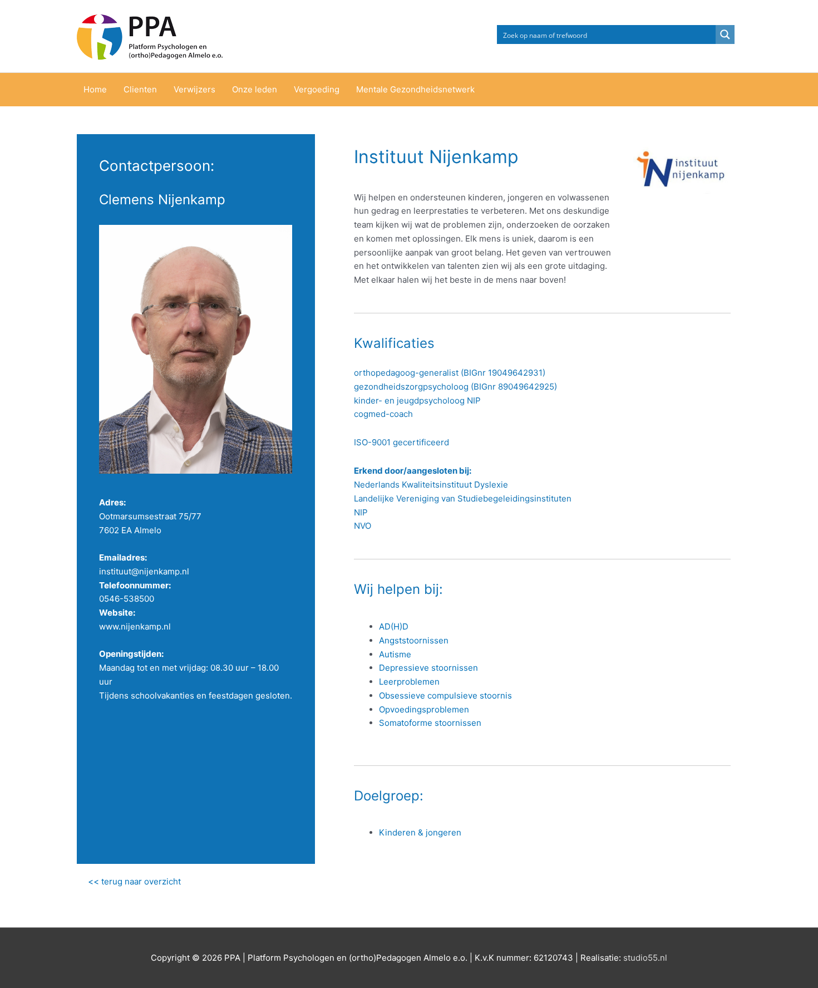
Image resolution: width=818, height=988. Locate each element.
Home (95, 89)
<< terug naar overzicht (134, 881)
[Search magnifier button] (725, 34)
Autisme (395, 654)
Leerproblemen (409, 681)
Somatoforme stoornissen (430, 722)
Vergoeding (316, 89)
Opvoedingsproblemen (424, 709)
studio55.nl (645, 957)
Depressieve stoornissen (428, 667)
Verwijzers (194, 89)
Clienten (140, 89)
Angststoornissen (414, 640)
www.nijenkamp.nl (135, 626)
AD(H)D (393, 626)
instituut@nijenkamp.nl (144, 571)
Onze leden (254, 89)
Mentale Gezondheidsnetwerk (415, 89)
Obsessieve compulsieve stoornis (445, 695)
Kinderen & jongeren (420, 832)
